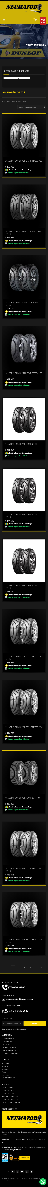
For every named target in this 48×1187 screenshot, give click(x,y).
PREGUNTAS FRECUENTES (11, 1097)
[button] (42, 1181)
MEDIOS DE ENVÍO (8, 1094)
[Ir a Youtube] (27, 1171)
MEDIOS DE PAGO (8, 1091)
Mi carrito (5, 1066)
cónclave (15, 1181)
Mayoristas (5, 1075)
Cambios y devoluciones (10, 1099)
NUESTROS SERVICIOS (9, 1041)
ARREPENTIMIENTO (8, 1078)
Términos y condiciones (10, 1053)
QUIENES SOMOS (8, 1039)
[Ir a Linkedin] (31, 1171)
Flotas (4, 1072)
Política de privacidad (9, 1050)
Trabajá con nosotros (9, 1047)
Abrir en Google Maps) (11, 1150)
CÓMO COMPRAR (8, 1088)
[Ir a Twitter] (22, 1171)
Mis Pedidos (6, 1069)
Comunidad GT (7, 1044)
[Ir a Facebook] (13, 1171)
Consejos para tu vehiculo (11, 1102)
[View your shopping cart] (36, 20)
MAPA (43, 21)
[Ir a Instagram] (17, 1171)
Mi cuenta (5, 1063)
